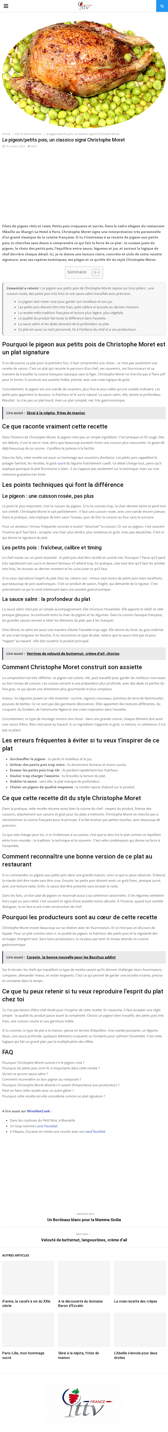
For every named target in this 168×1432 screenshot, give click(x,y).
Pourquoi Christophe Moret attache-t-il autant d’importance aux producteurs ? (60, 1085)
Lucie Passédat (46, 1126)
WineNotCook (38, 1111)
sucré (61, 463)
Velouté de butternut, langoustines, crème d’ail (84, 1240)
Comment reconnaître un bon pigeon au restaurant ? (41, 1079)
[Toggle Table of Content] (93, 272)
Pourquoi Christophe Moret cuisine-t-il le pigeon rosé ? (43, 1062)
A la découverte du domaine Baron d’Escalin (80, 1303)
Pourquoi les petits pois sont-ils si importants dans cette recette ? (51, 1068)
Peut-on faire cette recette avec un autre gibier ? (38, 1090)
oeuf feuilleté (95, 1131)
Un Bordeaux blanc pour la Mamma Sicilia (84, 1219)
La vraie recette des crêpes (135, 1301)
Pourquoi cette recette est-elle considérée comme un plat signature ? (53, 1096)
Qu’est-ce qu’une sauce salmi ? (25, 1074)
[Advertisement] (84, 188)
